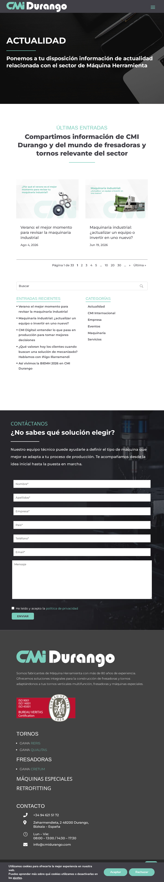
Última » (139, 265)
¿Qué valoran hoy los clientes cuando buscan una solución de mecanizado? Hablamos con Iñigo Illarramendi (48, 352)
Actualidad (96, 306)
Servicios (94, 339)
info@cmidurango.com (52, 844)
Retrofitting (33, 788)
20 (112, 265)
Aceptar (115, 872)
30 (119, 265)
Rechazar (141, 872)
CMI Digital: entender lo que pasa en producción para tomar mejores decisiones (47, 335)
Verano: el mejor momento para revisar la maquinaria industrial (46, 232)
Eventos (94, 326)
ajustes (17, 878)
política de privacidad (62, 608)
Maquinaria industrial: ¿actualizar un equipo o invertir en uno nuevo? (112, 232)
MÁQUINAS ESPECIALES (44, 778)
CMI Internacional (101, 313)
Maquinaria (97, 333)
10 (106, 265)
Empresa (95, 320)
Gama (30, 743)
